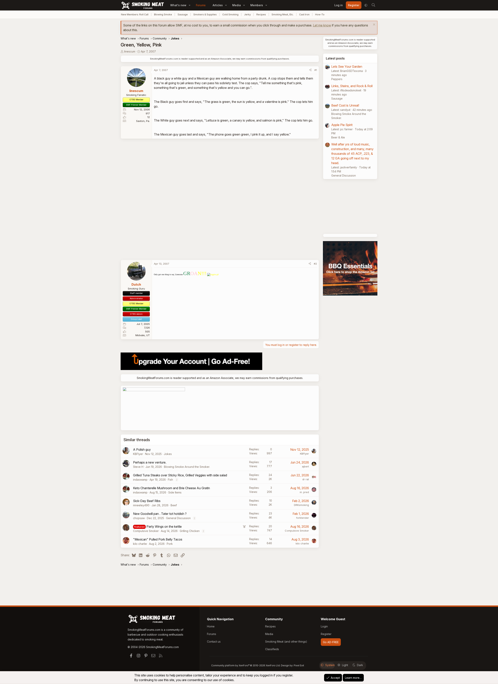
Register (326, 634)
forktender (302, 517)
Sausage (183, 14)
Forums (201, 5)
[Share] (310, 70)
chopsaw (139, 518)
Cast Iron (304, 14)
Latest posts (335, 58)
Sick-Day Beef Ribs (146, 501)
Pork (170, 543)
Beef (174, 505)
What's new (178, 5)
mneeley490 (141, 505)
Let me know (322, 25)
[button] (189, 5)
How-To (319, 14)
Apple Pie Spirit (341, 125)
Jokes (168, 454)
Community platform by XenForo (245, 665)
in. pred (304, 492)
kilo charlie (140, 543)
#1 (315, 70)
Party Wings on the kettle (164, 526)
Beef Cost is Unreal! (345, 105)
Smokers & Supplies (205, 14)
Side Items (174, 492)
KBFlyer (138, 454)
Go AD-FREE (331, 642)
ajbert (305, 466)
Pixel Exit (299, 665)
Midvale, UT (142, 335)
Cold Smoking (230, 14)
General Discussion (178, 518)
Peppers (336, 79)
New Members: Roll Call (134, 14)
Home (211, 626)
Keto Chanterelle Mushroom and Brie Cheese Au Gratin (171, 488)
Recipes (261, 14)
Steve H (138, 466)
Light (345, 665)
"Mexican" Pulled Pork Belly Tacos (157, 539)
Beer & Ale (338, 137)
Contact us (214, 641)
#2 (315, 263)
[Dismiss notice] (373, 25)
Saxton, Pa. (143, 120)
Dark (360, 665)
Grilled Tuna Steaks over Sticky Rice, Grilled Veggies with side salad (180, 475)
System (330, 665)
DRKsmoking (301, 504)
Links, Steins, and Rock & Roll (352, 86)
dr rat (305, 479)
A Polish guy (142, 449)
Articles (218, 5)
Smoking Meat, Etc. (283, 14)
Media (236, 5)
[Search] (373, 5)
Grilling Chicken (190, 531)
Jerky (247, 14)
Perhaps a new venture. (149, 462)
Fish (170, 479)
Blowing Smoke (163, 14)
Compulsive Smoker (146, 531)
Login (324, 626)
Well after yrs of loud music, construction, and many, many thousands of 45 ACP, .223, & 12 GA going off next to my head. (352, 153)
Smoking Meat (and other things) (286, 641)
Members (256, 5)
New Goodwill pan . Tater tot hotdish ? (160, 514)
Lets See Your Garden (346, 66)
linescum (129, 51)
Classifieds (272, 649)
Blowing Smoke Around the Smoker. (187, 466)
